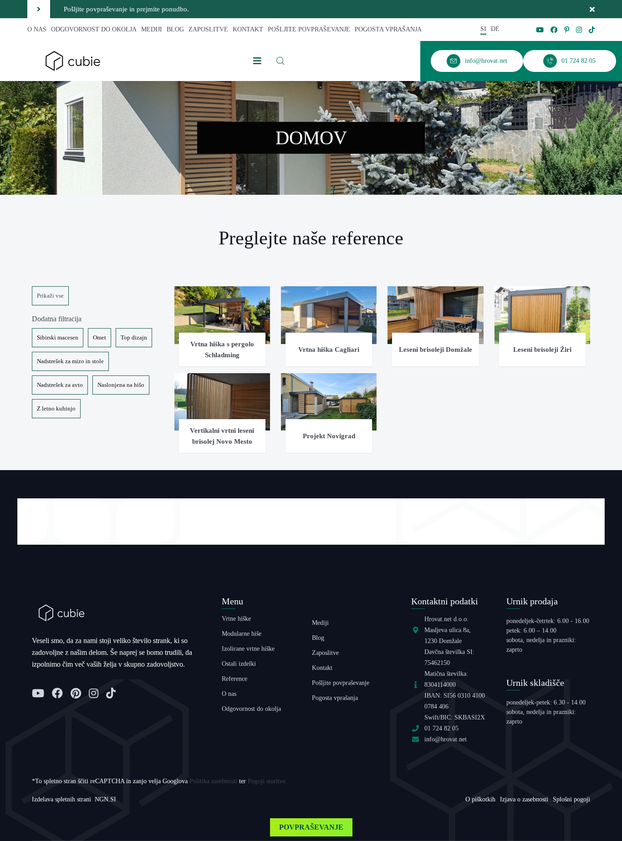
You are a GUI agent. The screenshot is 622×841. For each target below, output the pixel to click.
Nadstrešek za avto (60, 384)
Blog (175, 29)
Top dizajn (134, 337)
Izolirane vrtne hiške (248, 648)
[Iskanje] (280, 61)
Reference (234, 678)
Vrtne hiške (236, 618)
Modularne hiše (241, 633)
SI (483, 28)
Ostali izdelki (239, 663)
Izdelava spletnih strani (61, 799)
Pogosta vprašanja (388, 29)
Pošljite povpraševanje (309, 29)
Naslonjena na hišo (120, 384)
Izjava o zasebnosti (524, 799)
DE (495, 28)
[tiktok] (592, 29)
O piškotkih (480, 799)
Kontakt (248, 29)
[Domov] (72, 60)
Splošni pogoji (571, 799)
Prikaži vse (50, 295)
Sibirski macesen (57, 337)
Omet (99, 337)
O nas (36, 29)
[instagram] (579, 29)
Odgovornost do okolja (94, 29)
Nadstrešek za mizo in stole (70, 361)
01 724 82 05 (441, 728)
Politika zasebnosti (213, 781)
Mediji (151, 29)
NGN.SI (105, 799)
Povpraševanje (311, 827)
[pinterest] (566, 29)
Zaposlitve (208, 29)
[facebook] (554, 29)
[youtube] (540, 29)
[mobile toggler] (257, 61)
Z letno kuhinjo (56, 408)
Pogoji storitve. (267, 781)
